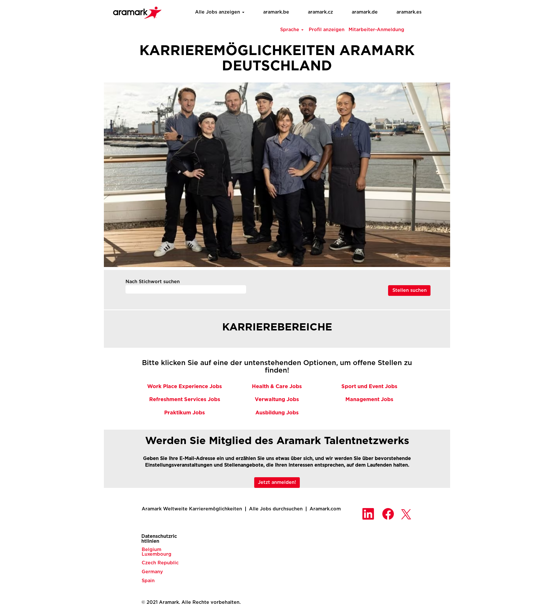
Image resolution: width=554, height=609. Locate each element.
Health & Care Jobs (277, 386)
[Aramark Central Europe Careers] (134, 11)
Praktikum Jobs (184, 413)
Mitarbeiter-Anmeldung (376, 29)
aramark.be (276, 12)
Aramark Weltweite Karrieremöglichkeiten (192, 509)
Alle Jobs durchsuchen (276, 509)
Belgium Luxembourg (156, 552)
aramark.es (409, 12)
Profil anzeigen (327, 29)
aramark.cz (320, 12)
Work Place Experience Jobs (184, 386)
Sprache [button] (290, 29)
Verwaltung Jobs (277, 399)
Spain (148, 580)
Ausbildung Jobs (277, 413)
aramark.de (365, 12)
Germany (152, 571)
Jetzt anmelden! (277, 482)
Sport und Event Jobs (369, 386)
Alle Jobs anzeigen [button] (218, 12)
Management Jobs (369, 399)
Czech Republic (160, 563)
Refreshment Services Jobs (184, 399)
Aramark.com (325, 509)
